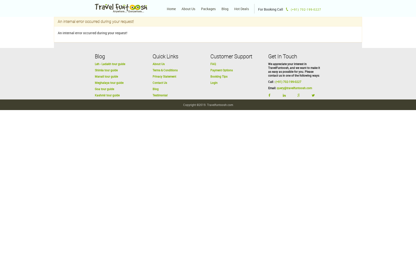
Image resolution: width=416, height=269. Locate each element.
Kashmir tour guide (107, 95)
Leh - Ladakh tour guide (110, 64)
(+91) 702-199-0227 (288, 82)
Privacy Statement (164, 76)
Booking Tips (219, 76)
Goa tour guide (104, 89)
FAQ (213, 64)
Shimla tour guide (106, 70)
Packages (208, 9)
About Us (188, 9)
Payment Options (221, 70)
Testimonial (160, 95)
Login (214, 83)
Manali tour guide (106, 76)
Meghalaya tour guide (109, 83)
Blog (224, 9)
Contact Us (160, 83)
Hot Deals (241, 9)
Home (171, 9)
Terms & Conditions (165, 70)
